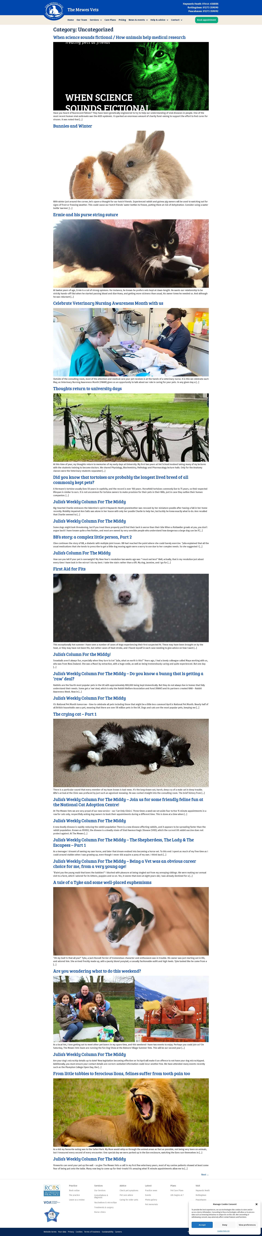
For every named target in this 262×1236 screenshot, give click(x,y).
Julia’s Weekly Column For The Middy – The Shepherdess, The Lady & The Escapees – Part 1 (123, 842)
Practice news (151, 1190)
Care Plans (110, 19)
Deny (224, 1225)
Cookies (79, 1232)
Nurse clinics (100, 1212)
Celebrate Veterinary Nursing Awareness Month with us (108, 303)
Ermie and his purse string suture (85, 214)
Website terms (50, 1232)
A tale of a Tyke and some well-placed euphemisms (102, 882)
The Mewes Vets (83, 9)
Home (71, 19)
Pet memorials (151, 1204)
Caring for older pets (129, 1200)
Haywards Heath (203, 1190)
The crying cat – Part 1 (74, 714)
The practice (74, 1195)
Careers (118, 1232)
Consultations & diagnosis (101, 1196)
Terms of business (92, 1232)
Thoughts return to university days (87, 388)
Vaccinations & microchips (105, 1202)
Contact (175, 19)
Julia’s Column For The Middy (82, 553)
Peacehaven (201, 1200)
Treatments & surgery (104, 1207)
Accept (202, 1225)
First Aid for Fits (69, 569)
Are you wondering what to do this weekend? (97, 971)
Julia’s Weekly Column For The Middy (89, 501)
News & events (137, 19)
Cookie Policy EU (223, 1231)
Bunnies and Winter (72, 126)
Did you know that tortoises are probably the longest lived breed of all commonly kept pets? (120, 479)
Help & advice (158, 19)
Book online (74, 1190)
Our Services (99, 1190)
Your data (62, 1232)
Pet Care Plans (176, 1190)
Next (205, 1174)
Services (94, 19)
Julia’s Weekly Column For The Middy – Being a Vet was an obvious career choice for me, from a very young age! (124, 863)
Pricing (122, 19)
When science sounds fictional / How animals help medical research (119, 37)
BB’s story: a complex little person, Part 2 (92, 537)
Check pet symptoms (129, 1190)
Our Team (82, 19)
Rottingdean (201, 1195)
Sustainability (107, 1232)
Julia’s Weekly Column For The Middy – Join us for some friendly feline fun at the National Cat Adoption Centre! (128, 801)
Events (148, 1195)
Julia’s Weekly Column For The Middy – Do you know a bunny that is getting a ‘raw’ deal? (128, 676)
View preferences (247, 1225)
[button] (256, 1204)
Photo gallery (151, 1200)
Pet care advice (126, 1195)
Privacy (71, 1232)
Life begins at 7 (177, 1195)
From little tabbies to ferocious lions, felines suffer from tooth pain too (121, 1073)
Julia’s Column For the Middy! (82, 654)
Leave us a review (76, 1200)
